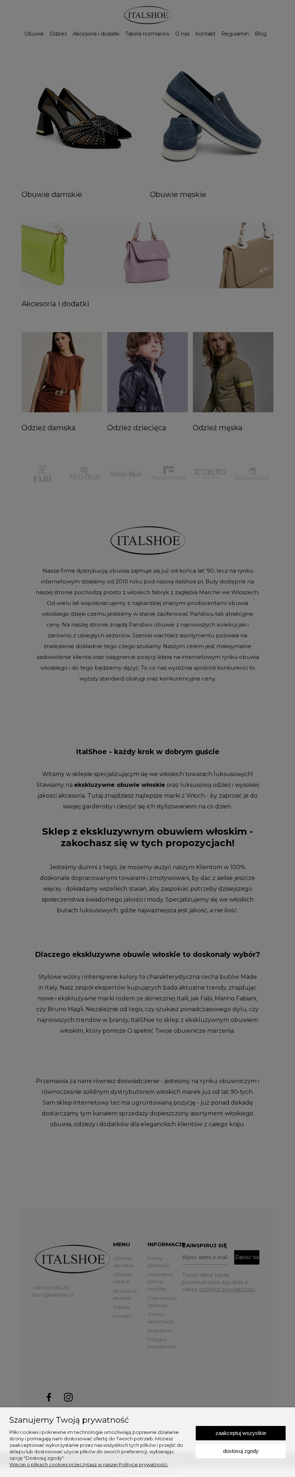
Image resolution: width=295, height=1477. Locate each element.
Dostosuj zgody (241, 1451)
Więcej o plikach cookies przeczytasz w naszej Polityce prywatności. (88, 1464)
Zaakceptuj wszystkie (240, 1433)
